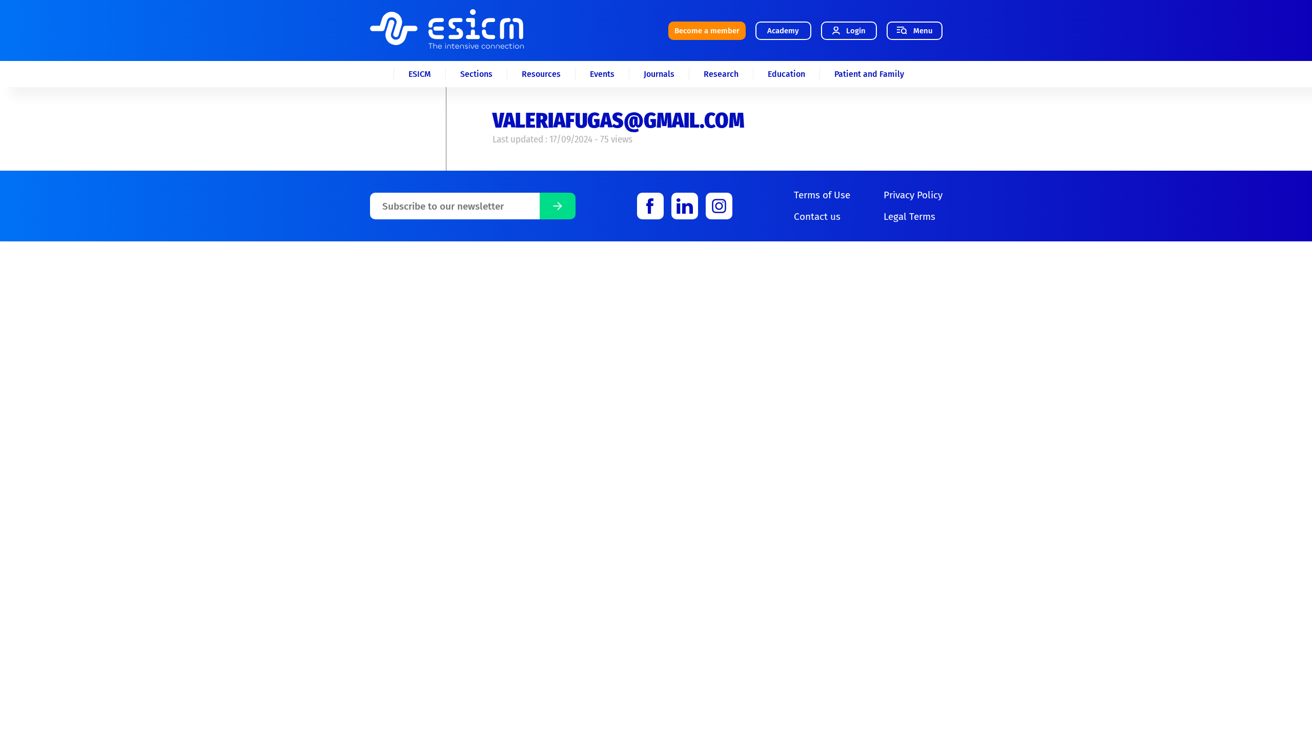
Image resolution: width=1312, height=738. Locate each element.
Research (721, 74)
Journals (659, 74)
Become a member (707, 30)
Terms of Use (822, 195)
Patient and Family (869, 74)
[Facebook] (650, 206)
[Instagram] (719, 206)
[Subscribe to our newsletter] (558, 206)
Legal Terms (909, 216)
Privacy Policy (913, 195)
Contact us (817, 216)
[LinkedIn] (684, 206)
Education (786, 74)
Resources (541, 74)
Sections (476, 74)
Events (602, 74)
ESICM (419, 74)
